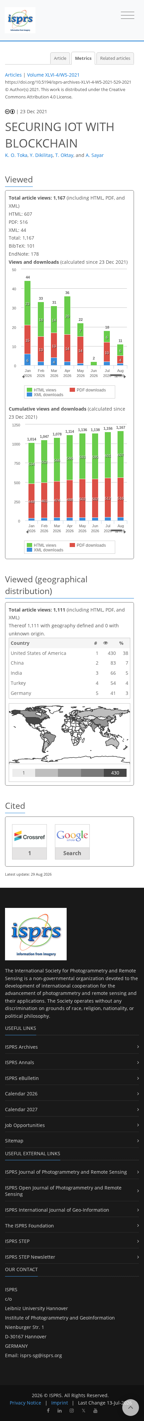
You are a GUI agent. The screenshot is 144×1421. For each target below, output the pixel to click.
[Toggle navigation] (127, 16)
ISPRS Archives (21, 1047)
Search (72, 853)
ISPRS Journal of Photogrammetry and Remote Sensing (66, 1172)
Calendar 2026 (21, 1093)
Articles (13, 75)
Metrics (83, 58)
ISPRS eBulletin (22, 1078)
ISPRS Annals (19, 1062)
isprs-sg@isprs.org (41, 1355)
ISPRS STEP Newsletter (30, 1257)
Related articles (115, 58)
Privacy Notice (25, 1402)
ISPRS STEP (17, 1241)
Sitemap (14, 1140)
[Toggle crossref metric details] (29, 835)
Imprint (59, 1402)
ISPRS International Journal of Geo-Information (57, 1210)
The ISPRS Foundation (29, 1225)
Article (60, 58)
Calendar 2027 (21, 1109)
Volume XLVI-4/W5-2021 (53, 75)
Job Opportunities (25, 1125)
